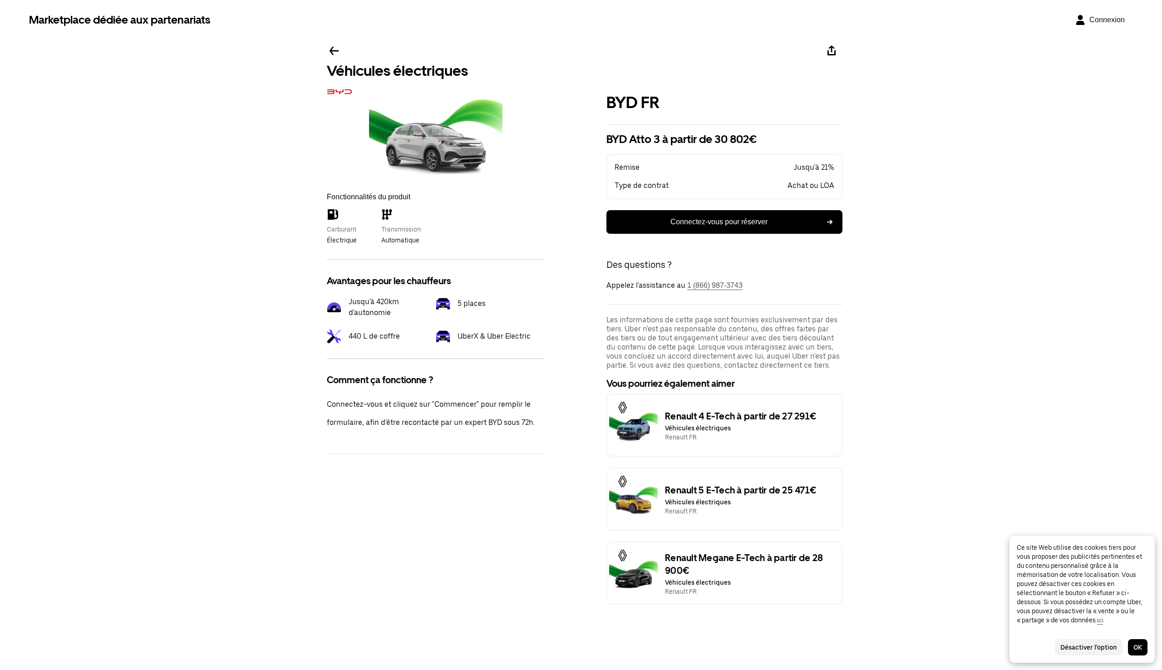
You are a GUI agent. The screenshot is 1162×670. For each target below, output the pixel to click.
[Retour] (334, 51)
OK (1137, 647)
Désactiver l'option (1088, 647)
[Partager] (831, 51)
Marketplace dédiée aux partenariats (119, 19)
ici (1100, 620)
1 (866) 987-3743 (715, 285)
